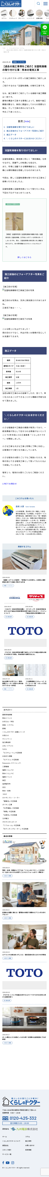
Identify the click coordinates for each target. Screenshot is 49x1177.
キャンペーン (7, 739)
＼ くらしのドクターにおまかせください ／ (24, 138)
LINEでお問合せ (9, 483)
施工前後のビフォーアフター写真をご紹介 (24, 130)
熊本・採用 (6, 791)
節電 (4, 728)
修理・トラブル (8, 725)
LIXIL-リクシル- (8, 746)
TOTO (4, 749)
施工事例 (28, 1141)
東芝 (4, 780)
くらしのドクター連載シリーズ (13, 732)
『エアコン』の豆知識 (10, 759)
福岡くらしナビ (8, 770)
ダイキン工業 (7, 804)
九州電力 (5, 818)
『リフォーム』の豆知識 (11, 825)
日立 (4, 787)
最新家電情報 (7, 714)
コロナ (4, 794)
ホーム (4, 1136)
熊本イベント (7, 718)
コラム (27, 1136)
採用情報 (28, 1150)
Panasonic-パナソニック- (11, 763)
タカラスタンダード (9, 822)
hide (27, 121)
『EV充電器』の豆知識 (10, 808)
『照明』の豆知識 (8, 811)
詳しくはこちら (24, 257)
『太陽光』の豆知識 (9, 815)
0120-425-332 (23, 1118)
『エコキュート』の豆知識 (12, 753)
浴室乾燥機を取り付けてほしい (19, 126)
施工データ (10, 134)
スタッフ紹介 (6, 1150)
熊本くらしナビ (8, 773)
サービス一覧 (6, 1154)
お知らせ (5, 735)
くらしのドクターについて (11, 1141)
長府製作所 (6, 784)
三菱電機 (5, 766)
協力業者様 (6, 742)
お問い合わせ (29, 1145)
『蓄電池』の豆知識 (9, 801)
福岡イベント (7, 777)
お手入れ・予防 (8, 721)
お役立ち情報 (7, 756)
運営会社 (5, 1145)
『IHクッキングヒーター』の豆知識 (15, 829)
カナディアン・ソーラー (11, 797)
